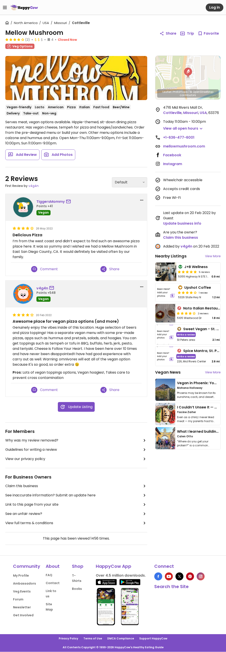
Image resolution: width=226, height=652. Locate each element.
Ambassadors (24, 583)
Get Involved (23, 615)
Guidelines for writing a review (31, 449)
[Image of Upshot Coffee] (166, 292)
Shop (77, 566)
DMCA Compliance (120, 638)
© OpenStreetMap (201, 92)
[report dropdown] (141, 200)
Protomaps (180, 92)
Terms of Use (92, 638)
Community (26, 566)
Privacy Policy (68, 638)
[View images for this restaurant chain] (76, 78)
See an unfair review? (23, 513)
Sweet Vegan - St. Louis (204, 329)
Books (77, 589)
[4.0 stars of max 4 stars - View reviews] (15, 39)
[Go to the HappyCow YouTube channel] (169, 576)
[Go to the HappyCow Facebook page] (158, 576)
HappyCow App (113, 566)
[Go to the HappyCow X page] (179, 576)
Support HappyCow (153, 638)
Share (171, 33)
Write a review (186, 334)
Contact (53, 583)
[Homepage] (24, 7)
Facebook (172, 155)
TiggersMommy (50, 201)
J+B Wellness (196, 266)
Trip (190, 33)
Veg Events (22, 591)
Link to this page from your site (31, 504)
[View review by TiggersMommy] (23, 207)
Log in (214, 7)
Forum (18, 599)
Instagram (172, 163)
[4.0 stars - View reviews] (187, 292)
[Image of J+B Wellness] (166, 272)
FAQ (49, 575)
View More (213, 256)
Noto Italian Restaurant (204, 308)
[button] (188, 73)
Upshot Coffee (197, 287)
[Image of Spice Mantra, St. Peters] (165, 356)
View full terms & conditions (29, 522)
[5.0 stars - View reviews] (187, 272)
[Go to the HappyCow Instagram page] (201, 576)
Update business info (182, 223)
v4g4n (33, 186)
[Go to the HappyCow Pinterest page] (190, 576)
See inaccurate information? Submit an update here (50, 495)
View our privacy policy (25, 458)
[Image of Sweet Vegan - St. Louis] (165, 334)
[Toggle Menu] (5, 7)
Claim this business (21, 485)
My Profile (21, 575)
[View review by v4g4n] (23, 293)
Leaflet (166, 92)
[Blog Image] (165, 390)
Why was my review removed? (31, 440)
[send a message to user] (69, 201)
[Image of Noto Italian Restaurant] (165, 313)
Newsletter (22, 607)
